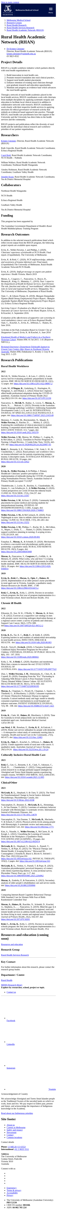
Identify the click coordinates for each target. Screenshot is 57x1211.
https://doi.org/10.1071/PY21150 (36, 398)
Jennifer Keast (7, 177)
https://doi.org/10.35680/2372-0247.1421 (36, 706)
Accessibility (12, 1193)
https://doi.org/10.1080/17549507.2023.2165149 (32, 415)
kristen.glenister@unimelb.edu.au (21, 54)
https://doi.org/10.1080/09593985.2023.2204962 (22, 876)
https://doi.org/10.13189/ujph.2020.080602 (20, 657)
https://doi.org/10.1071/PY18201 (15, 919)
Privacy (10, 1195)
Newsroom (11, 1132)
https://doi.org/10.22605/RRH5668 (16, 551)
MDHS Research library (11, 985)
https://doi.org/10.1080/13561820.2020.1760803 (22, 510)
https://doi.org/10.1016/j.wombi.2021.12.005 (24, 777)
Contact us (11, 992)
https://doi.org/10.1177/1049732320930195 (20, 686)
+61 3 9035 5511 (21, 1149)
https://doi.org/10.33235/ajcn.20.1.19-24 (30, 749)
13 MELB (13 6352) (17, 1147)
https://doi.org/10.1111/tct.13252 (15, 522)
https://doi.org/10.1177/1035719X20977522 (37, 669)
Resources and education (12, 944)
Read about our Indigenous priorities (17, 1113)
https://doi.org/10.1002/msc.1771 (39, 827)
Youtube (52, 1089)
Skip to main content (10, 2)
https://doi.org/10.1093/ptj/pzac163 (35, 861)
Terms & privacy (14, 1190)
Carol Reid (6, 155)
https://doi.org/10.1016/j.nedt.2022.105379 (19, 432)
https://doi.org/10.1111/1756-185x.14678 (19, 815)
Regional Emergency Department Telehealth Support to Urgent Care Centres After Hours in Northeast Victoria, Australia (25, 349)
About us (11, 1125)
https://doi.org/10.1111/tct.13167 (15, 495)
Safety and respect (15, 1130)
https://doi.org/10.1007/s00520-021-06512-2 (23, 625)
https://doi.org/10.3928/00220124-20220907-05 (30, 444)
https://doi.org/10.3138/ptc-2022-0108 (17, 800)
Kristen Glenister (8, 141)
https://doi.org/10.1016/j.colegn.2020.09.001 (20, 537)
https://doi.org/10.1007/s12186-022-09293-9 (20, 841)
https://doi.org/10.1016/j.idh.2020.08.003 (33, 642)
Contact (10, 1135)
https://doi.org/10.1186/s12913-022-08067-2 (33, 383)
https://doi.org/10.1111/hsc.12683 (27, 737)
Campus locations (14, 1137)
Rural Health (6, 980)
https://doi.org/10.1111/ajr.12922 (15, 462)
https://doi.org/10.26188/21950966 (20, 885)
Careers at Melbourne (16, 1127)
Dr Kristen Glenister (15, 49)
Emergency (12, 1188)
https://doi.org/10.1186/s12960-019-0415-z (19, 588)
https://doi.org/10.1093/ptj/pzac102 (16, 858)
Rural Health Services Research (15, 955)
